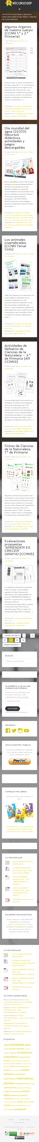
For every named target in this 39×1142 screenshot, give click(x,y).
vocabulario (24, 529)
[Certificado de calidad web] (11, 1135)
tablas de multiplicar (17, 1105)
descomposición (9, 1063)
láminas (21, 1074)
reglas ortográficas (25, 1098)
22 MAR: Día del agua (22, 213)
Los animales (26, 326)
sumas (7, 1105)
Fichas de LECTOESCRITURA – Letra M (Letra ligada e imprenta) (19, 1018)
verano (10, 1109)
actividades (19, 113)
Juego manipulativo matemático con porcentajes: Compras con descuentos (18, 1002)
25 (32, 635)
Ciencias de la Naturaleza (23, 106)
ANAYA (26, 431)
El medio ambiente (27, 217)
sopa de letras (28, 1102)
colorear (13, 1053)
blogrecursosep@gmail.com (17, 924)
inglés (12, 1066)
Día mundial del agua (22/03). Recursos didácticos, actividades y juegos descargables (17, 137)
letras (15, 1074)
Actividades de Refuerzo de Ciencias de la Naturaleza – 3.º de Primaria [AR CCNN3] (18, 354)
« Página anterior (12, 635)
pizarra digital (22, 116)
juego (17, 1066)
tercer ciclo (27, 1105)
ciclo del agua (9, 225)
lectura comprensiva (15, 1070)
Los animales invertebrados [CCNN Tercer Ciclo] (16, 244)
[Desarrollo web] (27, 1135)
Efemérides (16, 217)
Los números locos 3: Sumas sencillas (19, 831)
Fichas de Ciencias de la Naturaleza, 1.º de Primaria (19, 449)
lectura (7, 1070)
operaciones (10, 1087)
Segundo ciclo (18, 220)
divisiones (18, 1063)
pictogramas (15, 529)
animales (27, 331)
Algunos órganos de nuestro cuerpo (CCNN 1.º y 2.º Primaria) (19, 31)
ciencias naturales (16, 1049)
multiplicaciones (22, 1084)
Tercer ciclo (28, 220)
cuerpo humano (10, 433)
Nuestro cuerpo (10, 111)
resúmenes (8, 227)
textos (6, 1109)
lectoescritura (24, 1066)
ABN (6, 1045)
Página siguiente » (12, 645)
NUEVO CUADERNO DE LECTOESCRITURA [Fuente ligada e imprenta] (16, 1026)
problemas (15, 1095)
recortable (17, 1098)
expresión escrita (26, 1063)
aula (25, 113)
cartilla (6, 1049)
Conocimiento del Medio (13, 109)
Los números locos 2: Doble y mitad (19, 829)
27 (11, 640)
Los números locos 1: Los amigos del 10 (19, 826)
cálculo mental (26, 1061)
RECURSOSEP (19, 3)
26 (5, 640)
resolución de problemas (10, 1102)
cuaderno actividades (16, 1061)
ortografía (7, 1091)
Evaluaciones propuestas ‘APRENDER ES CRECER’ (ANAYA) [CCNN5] (19, 547)
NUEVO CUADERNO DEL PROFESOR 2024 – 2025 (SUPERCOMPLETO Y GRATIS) (16, 1010)
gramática (7, 1066)
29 (23, 640)
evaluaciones (20, 433)
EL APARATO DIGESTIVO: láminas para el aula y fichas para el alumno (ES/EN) (22, 870)
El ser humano (27, 109)
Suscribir (12, 709)
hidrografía (18, 225)
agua (26, 222)
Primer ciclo (20, 111)
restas (20, 1102)
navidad (32, 1084)
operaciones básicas (24, 1088)
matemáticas (10, 1078)
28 (17, 640)
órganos (14, 116)
